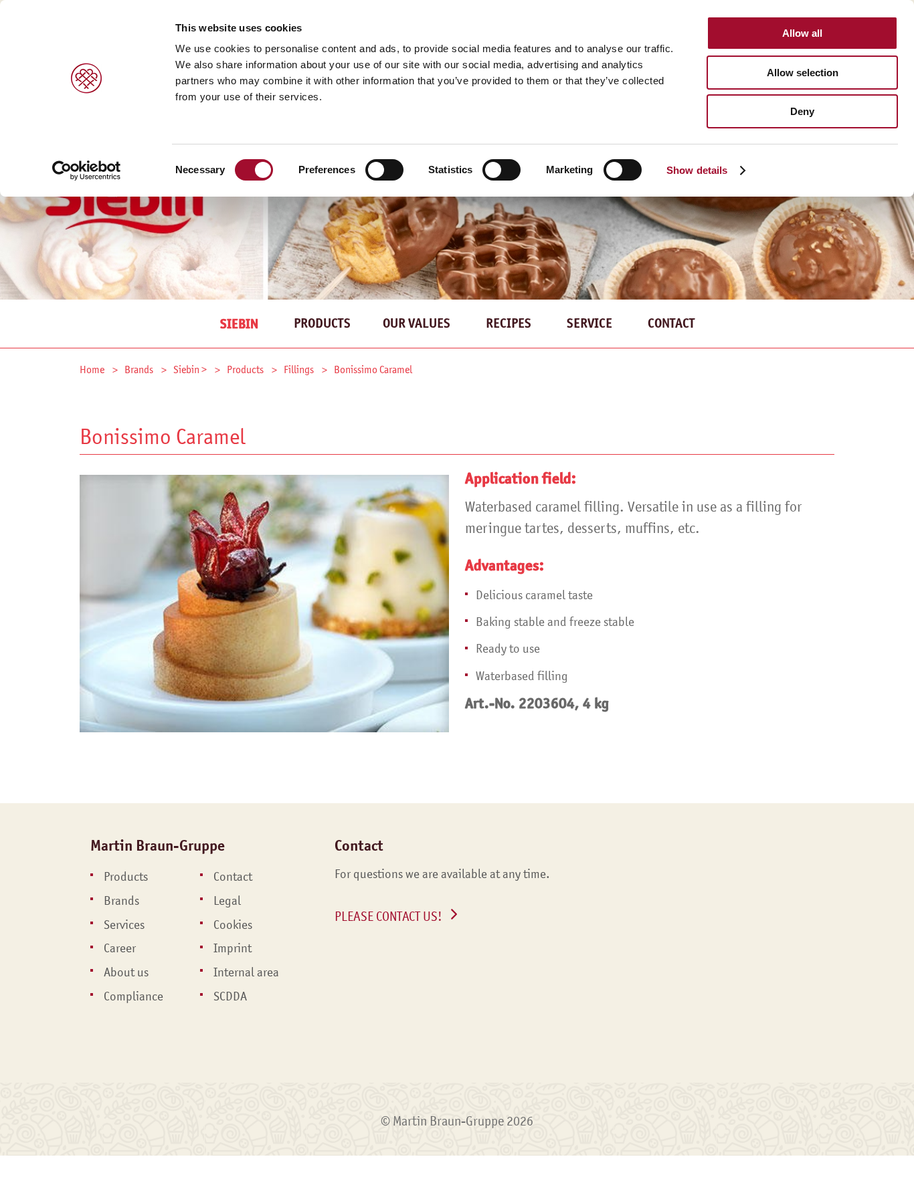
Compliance (133, 996)
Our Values (416, 323)
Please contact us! (388, 916)
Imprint (232, 948)
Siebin (239, 324)
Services (124, 925)
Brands (121, 900)
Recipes (508, 323)
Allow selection (802, 72)
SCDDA (230, 996)
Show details (696, 170)
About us (126, 972)
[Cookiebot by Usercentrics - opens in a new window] (86, 170)
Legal (227, 900)
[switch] (384, 170)
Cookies (232, 925)
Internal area (246, 972)
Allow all (802, 33)
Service (589, 323)
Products (322, 323)
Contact (671, 323)
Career (120, 948)
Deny (802, 111)
